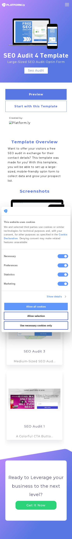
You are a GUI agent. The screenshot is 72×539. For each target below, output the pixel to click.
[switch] (63, 265)
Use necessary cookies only (36, 325)
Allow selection (36, 316)
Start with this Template (36, 106)
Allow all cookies (36, 306)
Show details (54, 296)
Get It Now (35, 505)
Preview (36, 94)
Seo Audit (36, 70)
